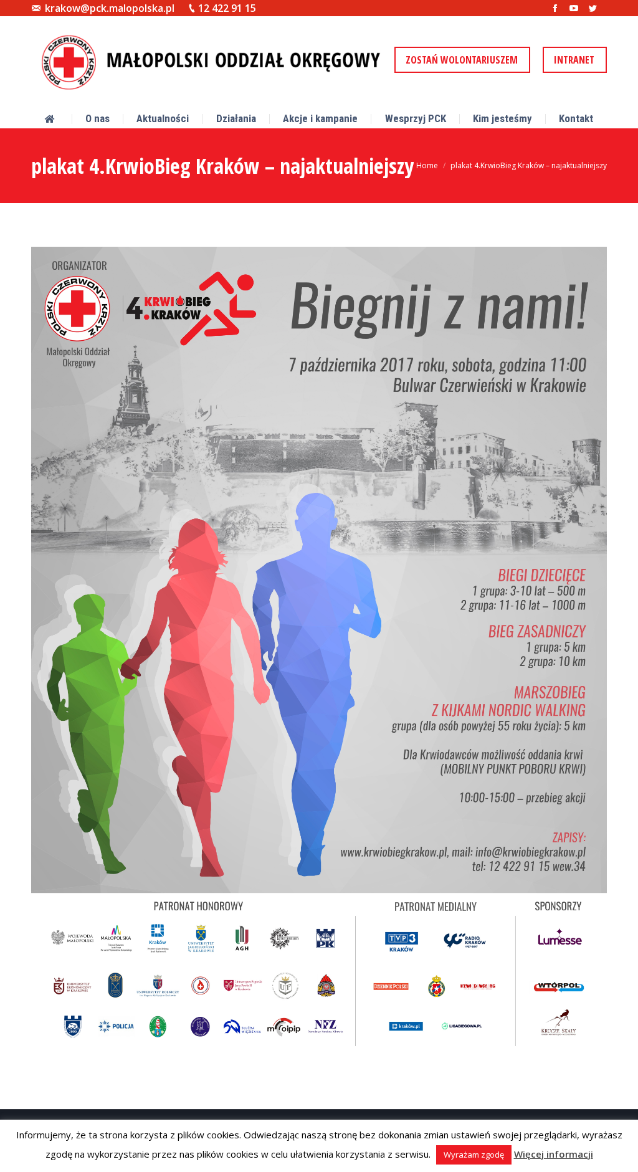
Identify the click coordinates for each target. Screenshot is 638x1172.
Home (427, 165)
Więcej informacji (553, 1154)
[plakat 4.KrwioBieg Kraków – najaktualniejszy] (319, 651)
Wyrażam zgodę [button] (474, 1154)
